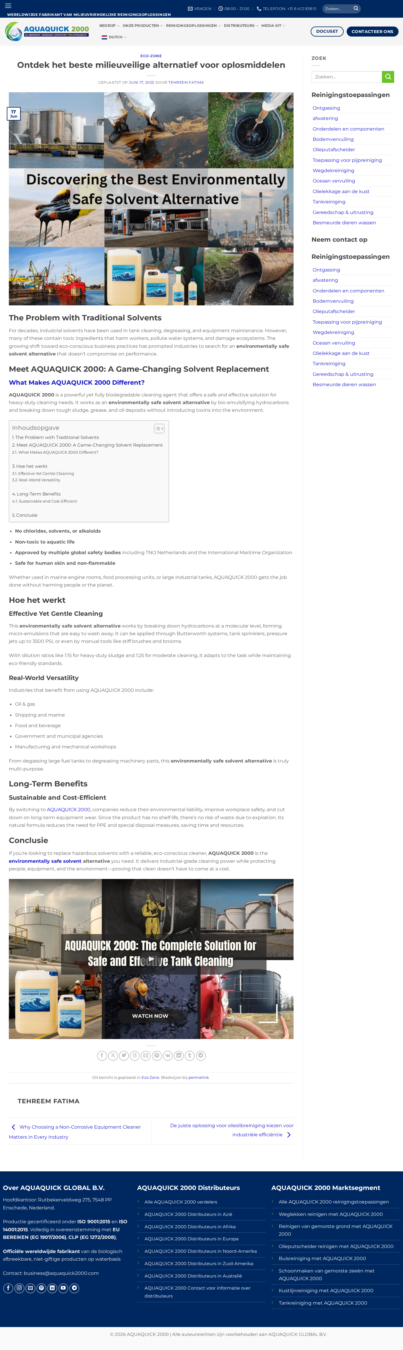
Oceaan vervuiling (334, 181)
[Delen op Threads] (135, 1056)
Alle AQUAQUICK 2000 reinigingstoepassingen (334, 1202)
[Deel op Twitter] (124, 1056)
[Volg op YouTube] (63, 1288)
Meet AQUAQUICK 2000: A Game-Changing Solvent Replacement (90, 445)
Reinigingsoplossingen (191, 26)
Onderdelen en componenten (348, 129)
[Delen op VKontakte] (168, 1056)
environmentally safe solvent (45, 861)
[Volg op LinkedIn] (52, 1288)
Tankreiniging (329, 202)
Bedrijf (107, 26)
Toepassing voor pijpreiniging (347, 160)
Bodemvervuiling (333, 139)
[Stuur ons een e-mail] (30, 1288)
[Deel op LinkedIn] (179, 1056)
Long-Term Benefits (38, 494)
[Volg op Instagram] (19, 1288)
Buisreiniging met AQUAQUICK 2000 (322, 1258)
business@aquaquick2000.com (61, 1273)
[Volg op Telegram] (74, 1288)
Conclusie (26, 515)
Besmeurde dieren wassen (344, 222)
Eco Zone (150, 1077)
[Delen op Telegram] (201, 1056)
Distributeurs (239, 26)
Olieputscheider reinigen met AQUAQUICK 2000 (336, 1246)
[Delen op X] (113, 1056)
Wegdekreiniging (333, 170)
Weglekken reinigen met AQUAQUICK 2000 (331, 1214)
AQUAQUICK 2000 (68, 809)
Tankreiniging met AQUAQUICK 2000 (323, 1303)
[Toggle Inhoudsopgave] (156, 429)
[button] (8, 6)
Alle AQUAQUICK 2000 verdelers (181, 1202)
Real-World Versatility (39, 480)
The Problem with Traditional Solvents (57, 437)
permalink (199, 1077)
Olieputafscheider (334, 149)
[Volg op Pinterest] (41, 1288)
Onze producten (141, 26)
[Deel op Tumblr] (190, 1056)
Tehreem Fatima (186, 82)
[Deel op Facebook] (102, 1056)
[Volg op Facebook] (8, 1288)
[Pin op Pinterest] (157, 1056)
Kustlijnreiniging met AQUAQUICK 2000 (326, 1290)
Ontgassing (326, 108)
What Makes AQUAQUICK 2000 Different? (77, 382)
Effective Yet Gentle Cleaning (46, 473)
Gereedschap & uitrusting (343, 212)
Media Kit (271, 26)
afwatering (325, 118)
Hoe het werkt (31, 466)
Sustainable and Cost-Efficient (48, 501)
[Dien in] (356, 9)
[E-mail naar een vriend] (146, 1056)
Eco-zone (151, 56)
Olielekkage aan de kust (341, 191)
